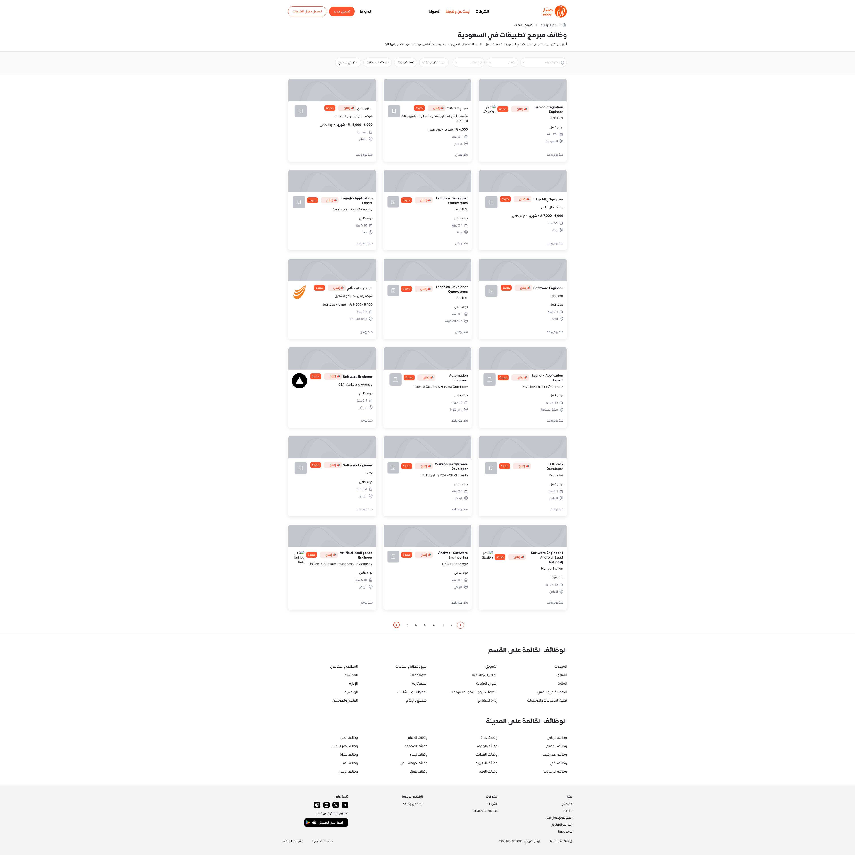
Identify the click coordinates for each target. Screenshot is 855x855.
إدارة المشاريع (487, 700)
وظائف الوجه (488, 771)
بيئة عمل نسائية (378, 62)
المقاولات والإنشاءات (412, 692)
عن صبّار (567, 804)
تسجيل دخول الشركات (307, 11)
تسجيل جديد (342, 11)
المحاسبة (351, 675)
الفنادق (561, 675)
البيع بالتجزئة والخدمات (411, 666)
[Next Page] (396, 625)
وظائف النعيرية (486, 763)
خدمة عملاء (419, 675)
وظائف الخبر (349, 738)
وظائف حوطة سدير (414, 763)
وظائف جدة (489, 738)
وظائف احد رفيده (554, 754)
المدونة (434, 11)
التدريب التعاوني (561, 824)
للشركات (482, 11)
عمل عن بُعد (405, 62)
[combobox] (540, 62)
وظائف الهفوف (486, 746)
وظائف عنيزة (349, 754)
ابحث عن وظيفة (458, 11)
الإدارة (353, 683)
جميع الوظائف (548, 25)
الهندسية (351, 692)
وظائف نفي (558, 763)
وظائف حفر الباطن (345, 746)
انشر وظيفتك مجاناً (485, 810)
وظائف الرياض (557, 738)
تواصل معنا (565, 831)
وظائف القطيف (486, 754)
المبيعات (560, 666)
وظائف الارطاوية (555, 771)
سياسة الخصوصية (322, 841)
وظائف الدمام (418, 738)
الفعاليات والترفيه (484, 675)
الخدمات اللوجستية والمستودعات (473, 692)
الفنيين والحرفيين (345, 700)
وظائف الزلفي (348, 771)
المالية (562, 683)
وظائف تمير (349, 763)
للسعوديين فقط (434, 62)
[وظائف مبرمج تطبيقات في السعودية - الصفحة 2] (396, 625)
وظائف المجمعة (416, 746)
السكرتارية (420, 683)
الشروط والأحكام (293, 841)
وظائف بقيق (419, 771)
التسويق (491, 666)
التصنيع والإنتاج (416, 700)
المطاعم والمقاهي (344, 666)
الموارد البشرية (486, 683)
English (366, 11)
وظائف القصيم (556, 746)
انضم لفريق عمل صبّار (559, 817)
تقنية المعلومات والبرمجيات (547, 700)
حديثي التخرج (348, 62)
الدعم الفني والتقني (552, 692)
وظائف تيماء (418, 754)
